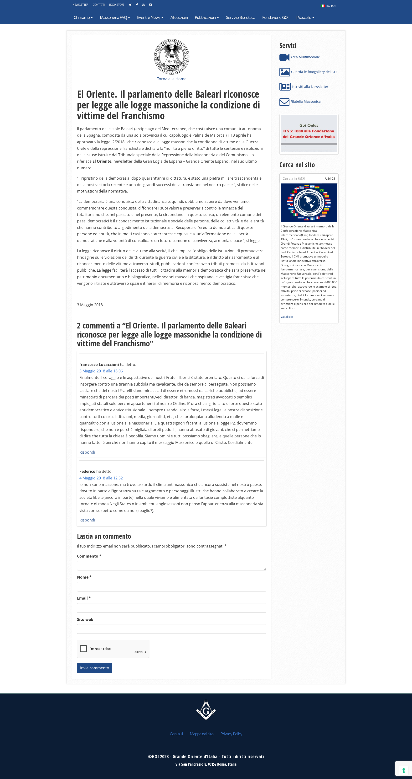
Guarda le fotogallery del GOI (314, 72)
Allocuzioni (179, 17)
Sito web (85, 619)
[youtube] (143, 6)
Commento (89, 556)
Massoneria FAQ (114, 17)
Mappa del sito (201, 733)
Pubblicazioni (205, 17)
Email (84, 598)
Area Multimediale (304, 57)
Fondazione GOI (275, 17)
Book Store (116, 5)
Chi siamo (82, 17)
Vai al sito (287, 317)
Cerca (330, 178)
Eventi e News (149, 17)
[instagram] (150, 6)
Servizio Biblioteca (240, 17)
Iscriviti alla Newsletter (309, 86)
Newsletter (80, 5)
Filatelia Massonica (305, 101)
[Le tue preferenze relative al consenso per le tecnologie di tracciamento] (403, 770)
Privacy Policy (231, 733)
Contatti (98, 5)
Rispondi (87, 452)
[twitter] (130, 6)
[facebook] (137, 6)
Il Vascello (304, 17)
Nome (84, 577)
